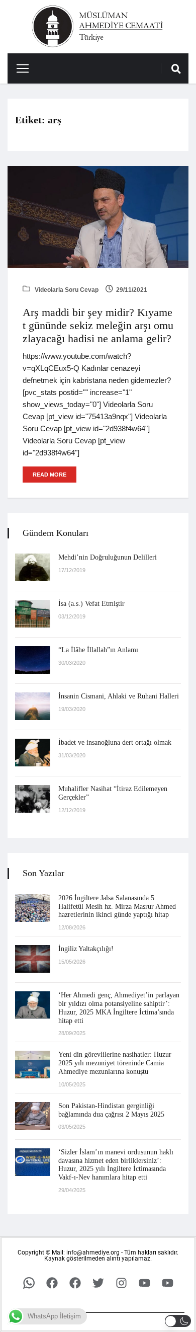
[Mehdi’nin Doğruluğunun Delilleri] (32, 567)
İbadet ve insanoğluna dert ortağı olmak (114, 742)
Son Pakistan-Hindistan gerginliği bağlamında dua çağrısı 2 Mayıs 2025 (111, 1110)
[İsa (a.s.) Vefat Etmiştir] (32, 614)
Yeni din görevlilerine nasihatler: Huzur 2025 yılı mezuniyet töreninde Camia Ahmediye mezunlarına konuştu (114, 1063)
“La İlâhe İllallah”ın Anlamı (98, 650)
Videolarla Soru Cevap (66, 289)
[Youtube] (144, 1283)
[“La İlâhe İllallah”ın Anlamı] (32, 660)
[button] (178, 1321)
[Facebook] (51, 1283)
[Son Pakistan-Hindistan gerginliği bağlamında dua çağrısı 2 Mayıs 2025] (32, 1116)
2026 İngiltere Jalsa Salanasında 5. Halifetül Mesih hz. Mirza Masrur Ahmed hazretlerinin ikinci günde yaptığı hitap (117, 906)
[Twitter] (98, 1283)
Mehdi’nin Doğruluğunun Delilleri (107, 557)
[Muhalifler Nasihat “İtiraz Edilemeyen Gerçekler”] (32, 799)
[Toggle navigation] (19, 68)
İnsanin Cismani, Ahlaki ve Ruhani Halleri (118, 696)
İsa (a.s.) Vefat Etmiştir (91, 603)
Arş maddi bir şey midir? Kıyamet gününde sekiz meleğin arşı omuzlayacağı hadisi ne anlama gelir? (98, 325)
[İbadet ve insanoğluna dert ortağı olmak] (32, 752)
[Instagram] (121, 1283)
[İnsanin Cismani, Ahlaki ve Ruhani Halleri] (32, 706)
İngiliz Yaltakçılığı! (86, 949)
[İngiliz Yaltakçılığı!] (32, 959)
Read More (49, 475)
